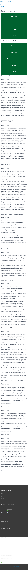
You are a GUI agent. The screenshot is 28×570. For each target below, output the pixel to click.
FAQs (2, 500)
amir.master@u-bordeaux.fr (6, 555)
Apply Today (9, 3)
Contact (2, 498)
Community (3, 496)
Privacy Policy (16, 566)
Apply (2, 493)
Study (2, 495)
